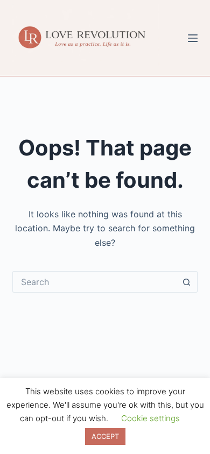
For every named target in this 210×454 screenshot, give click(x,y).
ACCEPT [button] (105, 436)
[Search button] (187, 282)
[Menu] (193, 38)
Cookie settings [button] (150, 418)
